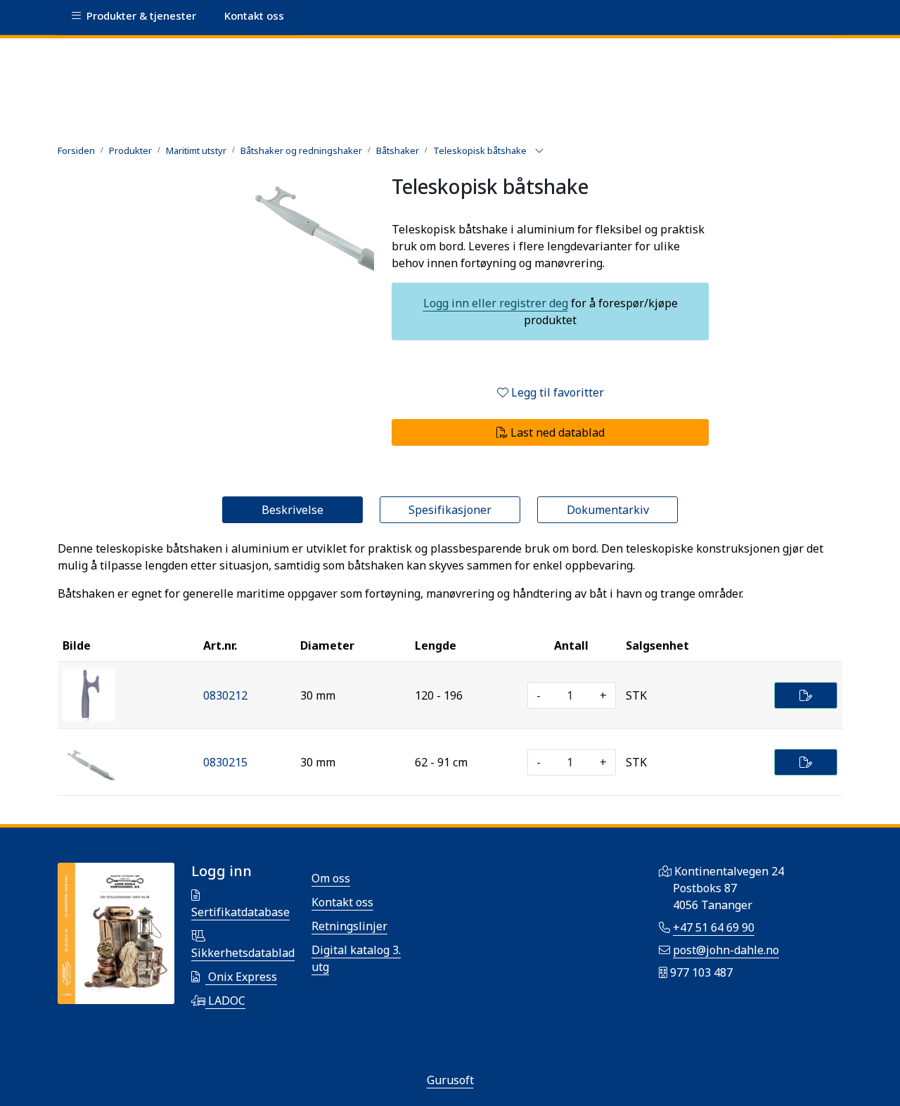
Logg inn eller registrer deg (495, 303)
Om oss (330, 878)
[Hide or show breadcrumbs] (539, 151)
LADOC (225, 1000)
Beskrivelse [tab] (292, 509)
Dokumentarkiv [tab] (608, 509)
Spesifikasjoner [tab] (450, 509)
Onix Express (241, 976)
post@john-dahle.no (726, 950)
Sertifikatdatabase (240, 912)
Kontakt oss (342, 902)
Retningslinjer (349, 926)
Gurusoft (450, 1080)
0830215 (225, 762)
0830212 (225, 695)
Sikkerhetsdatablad (243, 952)
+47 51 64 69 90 (713, 927)
